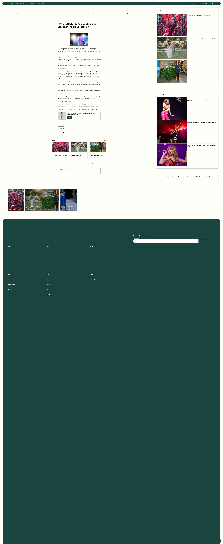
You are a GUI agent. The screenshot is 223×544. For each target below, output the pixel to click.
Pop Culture (84, 13)
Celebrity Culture (119, 13)
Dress (48, 274)
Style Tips (192, 176)
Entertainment (54, 13)
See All (105, 140)
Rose (166, 176)
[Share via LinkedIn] (63, 132)
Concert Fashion (209, 176)
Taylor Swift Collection (50, 296)
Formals (48, 291)
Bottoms (48, 286)
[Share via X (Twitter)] (60, 132)
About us (91, 274)
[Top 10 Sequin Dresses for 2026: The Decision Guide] (60, 147)
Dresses (161, 176)
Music (42, 13)
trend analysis (179, 176)
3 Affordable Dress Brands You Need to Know (96, 154)
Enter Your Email (136, 238)
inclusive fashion (61, 125)
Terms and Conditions (11, 284)
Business (47, 13)
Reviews (132, 13)
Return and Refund (11, 276)
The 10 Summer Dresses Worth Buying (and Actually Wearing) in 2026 (79, 154)
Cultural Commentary (200, 176)
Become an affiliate (93, 279)
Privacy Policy (10, 286)
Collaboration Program (93, 276)
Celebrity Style (91, 13)
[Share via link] (66, 132)
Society (137, 13)
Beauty (98, 13)
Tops (47, 289)
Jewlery (48, 279)
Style (103, 13)
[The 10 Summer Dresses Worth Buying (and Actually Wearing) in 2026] (79, 147)
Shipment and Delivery (11, 279)
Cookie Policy (10, 289)
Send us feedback (93, 281)
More (142, 13)
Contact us (9, 274)
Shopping (126, 13)
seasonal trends (172, 176)
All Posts (12, 13)
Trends (27, 13)
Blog (17, 13)
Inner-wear (48, 284)
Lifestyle (21, 13)
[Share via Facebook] (58, 132)
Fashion (31, 13)
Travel (67, 13)
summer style (186, 176)
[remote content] (79, 39)
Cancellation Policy (11, 281)
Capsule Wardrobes (109, 13)
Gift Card (48, 294)
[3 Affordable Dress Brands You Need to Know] (98, 147)
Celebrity (72, 13)
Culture (37, 13)
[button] (213, 3)
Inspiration (78, 13)
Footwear (48, 276)
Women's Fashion (13, 205)
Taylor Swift (61, 13)
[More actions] (100, 21)
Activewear (48, 281)
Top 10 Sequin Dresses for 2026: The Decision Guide (60, 154)
